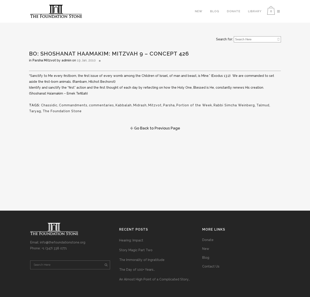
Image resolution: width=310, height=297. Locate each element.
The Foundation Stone (62, 111)
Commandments (73, 105)
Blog (205, 257)
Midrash (140, 105)
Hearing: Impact (131, 240)
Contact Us (210, 266)
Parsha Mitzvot (44, 60)
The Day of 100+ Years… (137, 269)
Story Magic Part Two (136, 250)
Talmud (262, 105)
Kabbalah (124, 105)
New (205, 249)
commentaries (101, 105)
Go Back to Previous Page (156, 128)
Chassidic (49, 105)
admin (66, 60)
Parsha (169, 105)
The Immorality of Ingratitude (142, 260)
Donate (208, 240)
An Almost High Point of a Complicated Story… (154, 279)
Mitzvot (155, 105)
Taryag (35, 111)
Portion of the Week (194, 105)
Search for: (224, 39)
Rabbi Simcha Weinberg (234, 105)
